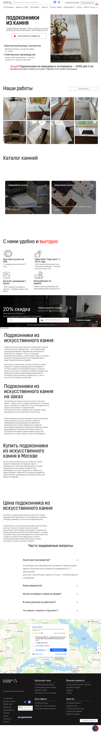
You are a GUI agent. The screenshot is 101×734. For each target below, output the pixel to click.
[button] (89, 2)
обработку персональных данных (66, 325)
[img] (7, 2)
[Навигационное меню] (96, 4)
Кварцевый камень (18, 185)
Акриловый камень (64, 185)
